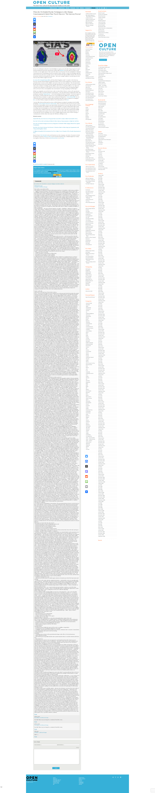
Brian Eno (100, 109)
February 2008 (101, 510)
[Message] (57, 32)
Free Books (88, 189)
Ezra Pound (100, 89)
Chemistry (88, 55)
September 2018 (101, 318)
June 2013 (100, 414)
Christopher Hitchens (102, 112)
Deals (87, 335)
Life (86, 379)
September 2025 (101, 191)
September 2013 (101, 409)
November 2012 (101, 424)
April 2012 (100, 435)
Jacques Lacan (101, 29)
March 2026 (100, 182)
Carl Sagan (100, 19)
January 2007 (101, 530)
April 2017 (100, 344)
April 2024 (100, 217)
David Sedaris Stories (90, 153)
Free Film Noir (88, 85)
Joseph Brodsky (101, 113)
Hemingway (88, 269)
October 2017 (101, 335)
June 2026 (100, 178)
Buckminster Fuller (102, 26)
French (87, 112)
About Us (55, 778)
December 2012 (101, 423)
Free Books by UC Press (90, 159)
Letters (87, 376)
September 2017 (101, 336)
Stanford (87, 424)
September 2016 (101, 355)
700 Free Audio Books (90, 166)
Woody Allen (100, 160)
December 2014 (101, 386)
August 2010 (100, 465)
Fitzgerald (88, 270)
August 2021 (100, 265)
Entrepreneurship (89, 344)
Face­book (62, 138)
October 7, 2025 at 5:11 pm (40, 732)
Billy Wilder (88, 285)
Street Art (88, 238)
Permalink (44, 164)
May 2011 (100, 451)
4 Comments (50, 16)
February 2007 (101, 528)
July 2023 (100, 231)
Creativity (88, 329)
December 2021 (101, 259)
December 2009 (101, 477)
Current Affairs (89, 331)
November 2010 (101, 460)
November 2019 (101, 297)
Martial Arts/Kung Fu (90, 90)
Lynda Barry (100, 142)
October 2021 (101, 262)
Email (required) (37, 744)
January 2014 (101, 403)
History (87, 65)
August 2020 (100, 284)
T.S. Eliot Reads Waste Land (104, 67)
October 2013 (101, 407)
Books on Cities (47, 136)
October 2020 (101, 281)
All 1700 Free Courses (90, 78)
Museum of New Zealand (91, 237)
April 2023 (100, 235)
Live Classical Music (89, 257)
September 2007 (101, 518)
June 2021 (100, 269)
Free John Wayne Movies (90, 96)
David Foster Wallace (102, 95)
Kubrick (99, 149)
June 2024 (100, 214)
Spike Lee (100, 141)
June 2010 (100, 468)
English (87, 110)
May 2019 (100, 306)
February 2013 (101, 420)
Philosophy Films (101, 169)
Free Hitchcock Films (90, 93)
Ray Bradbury (88, 273)
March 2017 (100, 346)
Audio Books (88, 316)
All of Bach (88, 252)
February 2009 (101, 492)
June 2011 (100, 450)
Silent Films (88, 87)
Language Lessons (89, 373)
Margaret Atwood (89, 280)
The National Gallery (90, 218)
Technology (88, 426)
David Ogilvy (88, 282)
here (34, 99)
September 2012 (101, 427)
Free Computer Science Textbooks (90, 182)
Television (88, 428)
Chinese (87, 109)
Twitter (87, 433)
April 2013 (100, 417)
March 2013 (100, 418)
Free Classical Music (90, 256)
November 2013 (101, 406)
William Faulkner (101, 82)
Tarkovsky (100, 155)
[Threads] (57, 24)
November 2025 (101, 188)
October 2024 (101, 208)
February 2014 (101, 401)
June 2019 (100, 305)
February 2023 (101, 238)
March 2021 (100, 273)
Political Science (89, 72)
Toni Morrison (88, 277)
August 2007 (100, 519)
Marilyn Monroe (101, 124)
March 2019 (100, 309)
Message (77, 747)
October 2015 (101, 371)
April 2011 (100, 453)
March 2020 (100, 291)
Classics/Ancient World (90, 56)
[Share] (57, 37)
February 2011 (101, 456)
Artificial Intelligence (90, 313)
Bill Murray (100, 77)
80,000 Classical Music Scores (90, 254)
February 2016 (101, 365)
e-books (87, 338)
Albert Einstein (101, 74)
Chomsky (87, 156)
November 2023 (101, 225)
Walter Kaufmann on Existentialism (105, 28)
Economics (88, 60)
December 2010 (101, 459)
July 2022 (100, 249)
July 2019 (100, 303)
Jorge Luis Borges (101, 22)
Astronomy (88, 50)
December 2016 (101, 350)
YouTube (87, 449)
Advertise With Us (103, 59)
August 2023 (100, 229)
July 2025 (100, 195)
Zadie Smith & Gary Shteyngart (104, 139)
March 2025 (100, 201)
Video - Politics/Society (90, 439)
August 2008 (100, 501)
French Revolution (89, 227)
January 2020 (101, 294)
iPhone (87, 367)
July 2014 (100, 394)
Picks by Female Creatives (103, 127)
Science (87, 420)
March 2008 (100, 509)
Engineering (88, 62)
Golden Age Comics (90, 157)
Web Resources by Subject (89, 193)
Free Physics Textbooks (90, 179)
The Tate (87, 217)
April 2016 (100, 362)
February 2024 (101, 220)
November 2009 (101, 478)
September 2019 (101, 300)
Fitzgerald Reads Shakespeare (104, 80)
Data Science (88, 59)
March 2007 (100, 527)
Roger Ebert (100, 165)
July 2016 (100, 358)
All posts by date (89, 291)
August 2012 (100, 429)
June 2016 (100, 359)
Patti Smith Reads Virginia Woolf (105, 73)
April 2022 (100, 253)
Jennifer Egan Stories (90, 143)
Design (87, 336)
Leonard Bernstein (102, 23)
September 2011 (101, 445)
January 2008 (101, 512)
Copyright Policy (56, 781)
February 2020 (101, 293)
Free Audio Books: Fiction (91, 168)
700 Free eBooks (89, 125)
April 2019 (100, 308)
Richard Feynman (101, 16)
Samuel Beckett (101, 121)
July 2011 (100, 448)
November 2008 (101, 497)
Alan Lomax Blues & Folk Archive (90, 262)
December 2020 (101, 278)
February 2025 (101, 202)
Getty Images (88, 228)
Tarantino (100, 152)
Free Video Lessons (89, 191)
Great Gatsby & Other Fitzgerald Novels (90, 137)
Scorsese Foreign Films (103, 168)
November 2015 (101, 370)
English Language (89, 342)
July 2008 (100, 503)
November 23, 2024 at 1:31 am (41, 717)
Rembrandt (88, 241)
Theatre (87, 430)
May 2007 (100, 524)
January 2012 (101, 439)
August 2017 (100, 338)
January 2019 (101, 312)
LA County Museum (89, 221)
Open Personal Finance (90, 297)
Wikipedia (88, 445)
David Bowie (100, 119)
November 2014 (101, 388)
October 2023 (101, 226)
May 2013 (100, 415)
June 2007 (100, 522)
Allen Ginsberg (101, 106)
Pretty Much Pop (89, 409)
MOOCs (87, 389)
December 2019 (101, 296)
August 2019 (100, 302)
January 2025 (101, 204)
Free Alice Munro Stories (90, 142)
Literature (87, 66)
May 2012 (100, 433)
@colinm (52, 138)
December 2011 (101, 441)
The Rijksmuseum (89, 212)
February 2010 (101, 474)
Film (86, 348)
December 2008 (101, 495)
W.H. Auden (100, 115)
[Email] (57, 34)
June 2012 (100, 432)
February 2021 (101, 275)
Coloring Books (89, 244)
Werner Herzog (101, 158)
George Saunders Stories (91, 145)
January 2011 (101, 457)
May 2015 (100, 379)
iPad (87, 366)
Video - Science (89, 440)
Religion (87, 75)
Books (87, 319)
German (87, 113)
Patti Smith (100, 107)
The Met (87, 209)
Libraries (87, 377)
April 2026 (100, 181)
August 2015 (100, 374)
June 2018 (100, 323)
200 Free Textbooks (89, 23)
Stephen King (88, 154)
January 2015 (101, 385)
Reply (35, 714)
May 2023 (100, 234)
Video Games (88, 442)
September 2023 (101, 228)
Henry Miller (100, 110)
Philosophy (88, 69)
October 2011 (101, 444)
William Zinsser (89, 274)
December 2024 (101, 205)
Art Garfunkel (101, 122)
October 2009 (101, 480)
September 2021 (101, 264)
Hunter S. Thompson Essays (90, 147)
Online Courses (89, 398)
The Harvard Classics (90, 128)
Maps (87, 383)
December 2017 (101, 332)
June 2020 (100, 287)
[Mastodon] (57, 26)
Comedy (87, 325)
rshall (45, 135)
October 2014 (101, 389)
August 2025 (100, 193)
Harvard (87, 358)
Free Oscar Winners (90, 100)
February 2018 (101, 329)
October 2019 (101, 299)
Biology (87, 52)
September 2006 (101, 536)
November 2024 (101, 207)
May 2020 (100, 288)
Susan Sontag (101, 166)
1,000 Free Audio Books (90, 19)
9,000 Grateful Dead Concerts (90, 260)
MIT (86, 388)
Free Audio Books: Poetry (91, 169)
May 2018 (100, 324)
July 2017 (100, 339)
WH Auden (100, 133)
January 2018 (101, 330)
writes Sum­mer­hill (71, 97)
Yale (87, 447)
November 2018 (101, 315)
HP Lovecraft (88, 139)
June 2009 (100, 486)
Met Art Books (88, 231)
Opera (87, 399)
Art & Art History (89, 49)
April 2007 (100, 525)
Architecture (88, 309)
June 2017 (100, 341)
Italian (87, 115)
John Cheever (101, 94)
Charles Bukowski (101, 76)
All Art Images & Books (90, 208)
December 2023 (101, 223)
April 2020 (100, 290)
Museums (88, 392)
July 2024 (100, 213)
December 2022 (101, 241)
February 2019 (101, 311)
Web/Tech (88, 443)
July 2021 (100, 267)
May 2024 (100, 216)
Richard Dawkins (101, 25)
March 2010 (100, 472)
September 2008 (101, 500)
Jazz (87, 369)
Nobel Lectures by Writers (103, 32)
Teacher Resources (89, 199)
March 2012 (100, 436)
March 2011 (100, 454)
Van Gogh (88, 243)
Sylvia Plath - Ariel (102, 68)
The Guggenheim (89, 215)
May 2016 (100, 361)
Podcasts (88, 405)
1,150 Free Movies (89, 17)
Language (88, 371)
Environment (88, 63)
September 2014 (101, 391)
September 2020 (101, 282)
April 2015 (100, 380)
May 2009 (100, 488)
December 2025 (101, 187)
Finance (87, 350)
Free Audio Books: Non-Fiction (90, 172)
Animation (88, 304)
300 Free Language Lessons (89, 26)
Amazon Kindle (89, 303)
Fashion (87, 347)
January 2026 (101, 185)
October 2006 (101, 534)
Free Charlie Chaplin (90, 94)
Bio (53, 784)
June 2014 (100, 395)
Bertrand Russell (101, 35)
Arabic (87, 107)
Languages (81, 782)
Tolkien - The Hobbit (102, 85)
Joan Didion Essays (89, 149)
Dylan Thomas (101, 91)
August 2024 (100, 211)
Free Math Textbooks (90, 183)
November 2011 (101, 442)
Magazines (88, 382)
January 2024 (101, 222)
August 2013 (100, 410)
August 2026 (100, 175)
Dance (87, 332)
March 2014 (100, 400)
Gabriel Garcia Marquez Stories (90, 151)
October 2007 (101, 516)
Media (87, 386)
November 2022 (101, 243)
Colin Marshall (38, 164)
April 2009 (100, 489)
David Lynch (100, 157)
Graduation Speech (90, 357)
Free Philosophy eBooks (90, 126)
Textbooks (81, 783)
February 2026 (101, 184)
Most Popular (88, 390)
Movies (80, 781)
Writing (87, 446)
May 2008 (100, 506)
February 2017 (101, 347)
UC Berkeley (88, 434)
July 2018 (100, 321)
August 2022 (100, 247)
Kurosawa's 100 (101, 151)
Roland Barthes (101, 31)
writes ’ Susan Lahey (47, 103)
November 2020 (101, 279)
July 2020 (100, 285)
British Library (88, 224)
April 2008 (100, 507)
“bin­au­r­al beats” (46, 94)
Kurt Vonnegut (88, 276)
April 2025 (100, 199)
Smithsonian (88, 214)
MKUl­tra (62, 70)
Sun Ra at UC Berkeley (102, 14)
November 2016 (101, 352)
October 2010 (101, 462)
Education (88, 341)
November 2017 (101, 333)
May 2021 (100, 270)
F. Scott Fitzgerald (102, 104)
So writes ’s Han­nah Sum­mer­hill (41, 80)
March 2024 (100, 219)
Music (87, 393)
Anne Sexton (100, 92)
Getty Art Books (89, 233)
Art (86, 312)
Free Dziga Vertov (89, 99)
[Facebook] (57, 21)
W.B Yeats (100, 88)
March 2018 (100, 327)
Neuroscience (88, 396)
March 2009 (100, 491)
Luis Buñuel (100, 163)
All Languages (88, 119)
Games (87, 352)
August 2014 (100, 392)
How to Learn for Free (90, 363)
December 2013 (101, 404)
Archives (87, 310)
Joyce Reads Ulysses (102, 70)
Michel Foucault (101, 13)
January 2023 (101, 240)
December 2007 (101, 513)
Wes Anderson (101, 162)
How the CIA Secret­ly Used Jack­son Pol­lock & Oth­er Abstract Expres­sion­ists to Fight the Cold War (56, 121)
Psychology (39, 16)
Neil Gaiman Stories (89, 131)
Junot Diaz (100, 144)
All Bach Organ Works (90, 250)
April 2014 (100, 398)
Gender (87, 354)
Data (87, 333)
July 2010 (100, 466)
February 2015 (101, 383)
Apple (87, 306)
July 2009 (100, 484)
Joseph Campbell (101, 17)
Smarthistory (88, 240)
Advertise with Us (57, 779)
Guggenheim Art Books (90, 230)
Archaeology (88, 307)
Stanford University (89, 223)
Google (87, 355)
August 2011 (100, 447)
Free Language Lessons (90, 195)
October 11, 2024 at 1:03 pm (40, 187)
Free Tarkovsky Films (90, 97)
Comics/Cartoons (89, 326)
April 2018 (100, 326)
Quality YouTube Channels (89, 197)
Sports (87, 423)
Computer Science (89, 57)
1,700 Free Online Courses (91, 13)
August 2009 (100, 483)
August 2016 (100, 356)
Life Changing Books (90, 160)
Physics (87, 71)
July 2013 (100, 412)
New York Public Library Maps (90, 235)
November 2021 (101, 261)
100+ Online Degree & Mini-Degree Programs (90, 16)
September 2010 (101, 463)
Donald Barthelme (102, 116)
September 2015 (101, 373)
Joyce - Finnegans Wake (103, 71)
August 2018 (100, 320)
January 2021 (101, 276)
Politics (87, 408)
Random (87, 415)
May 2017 (100, 343)
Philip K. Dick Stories (90, 129)
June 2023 (100, 232)
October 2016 (101, 353)
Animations (88, 91)
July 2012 (100, 430)
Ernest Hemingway (102, 103)
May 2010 (100, 469)
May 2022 (100, 252)
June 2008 (100, 504)
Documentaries (89, 88)
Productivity (88, 411)
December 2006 (101, 531)
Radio (87, 414)
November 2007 (101, 515)
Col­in (41, 135)
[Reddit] (57, 29)
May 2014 (100, 397)
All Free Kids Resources (90, 202)
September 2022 (101, 246)
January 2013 (101, 421)
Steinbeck (87, 283)
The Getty (87, 211)
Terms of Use (56, 783)
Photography (88, 402)
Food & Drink (88, 351)
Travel (87, 431)
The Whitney (88, 220)
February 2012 (101, 438)
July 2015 (100, 376)
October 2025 (101, 190)
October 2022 (101, 244)
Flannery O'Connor (102, 83)
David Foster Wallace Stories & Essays (90, 133)
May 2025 (100, 198)
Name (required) (60, 744)
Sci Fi (87, 418)
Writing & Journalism (90, 76)
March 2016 (100, 364)
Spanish (87, 117)
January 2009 (101, 494)
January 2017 (101, 349)
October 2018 (101, 317)
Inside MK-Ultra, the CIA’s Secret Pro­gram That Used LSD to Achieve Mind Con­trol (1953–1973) (55, 118)
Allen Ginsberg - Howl (102, 86)
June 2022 (100, 250)
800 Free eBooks (89, 22)
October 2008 (101, 498)
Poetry (87, 407)
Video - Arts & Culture (90, 437)
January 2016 (101, 367)
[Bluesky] (57, 19)
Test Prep (87, 200)
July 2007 (100, 521)
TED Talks (88, 427)
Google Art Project (89, 226)
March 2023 (100, 237)
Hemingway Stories (89, 135)
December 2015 (101, 368)
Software (88, 421)
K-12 (87, 370)
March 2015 (100, 382)
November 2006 (101, 533)
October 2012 (101, 426)
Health (87, 360)
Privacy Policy (56, 782)
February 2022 (101, 256)
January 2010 (101, 475)
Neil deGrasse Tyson (102, 101)
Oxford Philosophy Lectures (103, 37)
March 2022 (100, 255)
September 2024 (101, 210)
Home (54, 777)
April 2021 (100, 272)
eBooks (80, 784)
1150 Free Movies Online (90, 84)
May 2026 (100, 179)
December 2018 (101, 314)
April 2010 (100, 471)
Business (87, 53)
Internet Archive (89, 364)
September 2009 (101, 481)
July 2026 (100, 176)
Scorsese (100, 154)
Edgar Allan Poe (89, 140)
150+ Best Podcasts (90, 20)
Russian (87, 116)
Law (87, 374)
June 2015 (100, 377)
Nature (87, 395)
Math (87, 68)
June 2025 (100, 196)
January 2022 (101, 258)
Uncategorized (89, 436)
